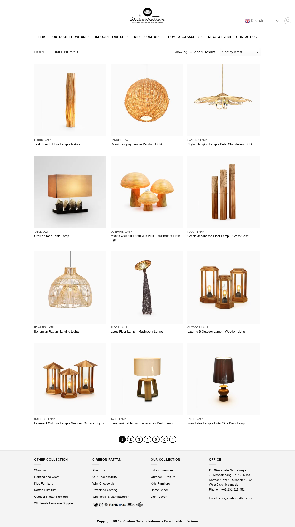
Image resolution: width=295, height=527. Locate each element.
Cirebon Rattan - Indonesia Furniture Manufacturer (160, 521)
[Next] (172, 439)
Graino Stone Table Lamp (51, 236)
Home (43, 37)
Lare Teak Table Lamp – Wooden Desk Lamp (142, 423)
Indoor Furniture (111, 37)
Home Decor (159, 490)
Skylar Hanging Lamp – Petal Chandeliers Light (219, 144)
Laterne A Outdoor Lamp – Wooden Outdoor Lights (69, 423)
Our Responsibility (104, 476)
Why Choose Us (103, 483)
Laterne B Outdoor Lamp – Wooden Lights (216, 331)
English (256, 20)
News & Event (220, 37)
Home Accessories (184, 37)
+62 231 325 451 (233, 489)
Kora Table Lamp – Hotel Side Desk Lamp (216, 423)
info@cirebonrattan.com (235, 498)
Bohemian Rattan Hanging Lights (56, 331)
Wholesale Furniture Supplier (54, 503)
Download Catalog (104, 490)
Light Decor (159, 496)
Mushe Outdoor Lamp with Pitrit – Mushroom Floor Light (145, 238)
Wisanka (40, 470)
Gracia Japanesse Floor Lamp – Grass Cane (218, 236)
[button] (287, 20)
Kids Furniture (147, 37)
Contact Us (246, 37)
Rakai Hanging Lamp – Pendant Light (136, 144)
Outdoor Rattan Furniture (51, 496)
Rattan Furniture (45, 490)
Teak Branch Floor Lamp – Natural (57, 144)
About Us (98, 470)
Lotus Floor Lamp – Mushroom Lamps (137, 331)
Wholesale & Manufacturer (110, 496)
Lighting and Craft (46, 476)
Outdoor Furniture (69, 37)
